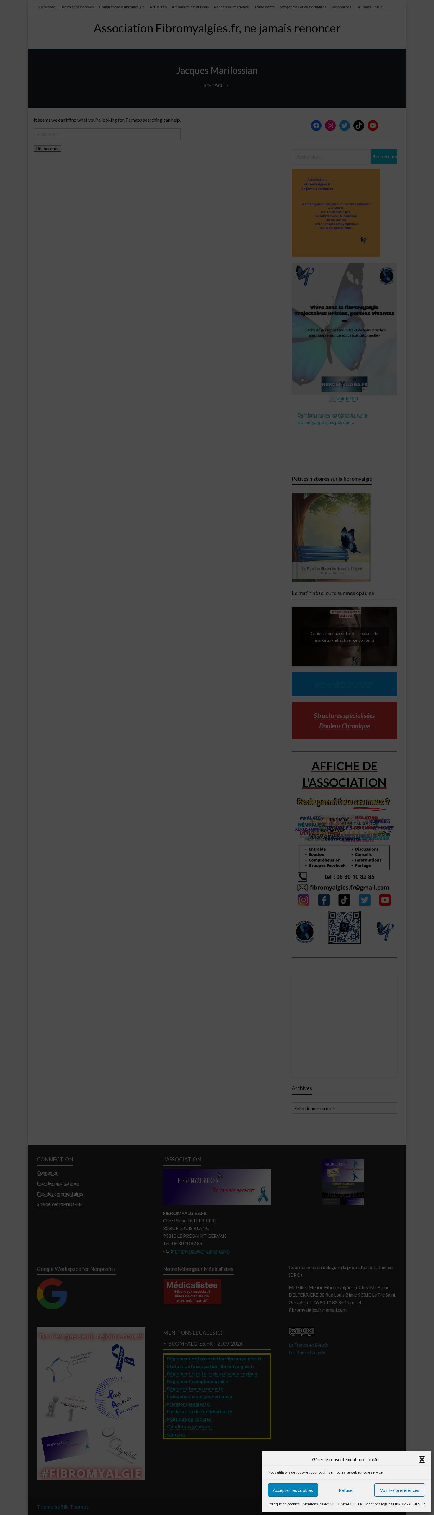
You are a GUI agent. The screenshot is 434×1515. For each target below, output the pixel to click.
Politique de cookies (284, 1504)
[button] (422, 1459)
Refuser (346, 1490)
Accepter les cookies (293, 1490)
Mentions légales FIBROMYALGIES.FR (332, 1504)
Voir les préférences (399, 1490)
